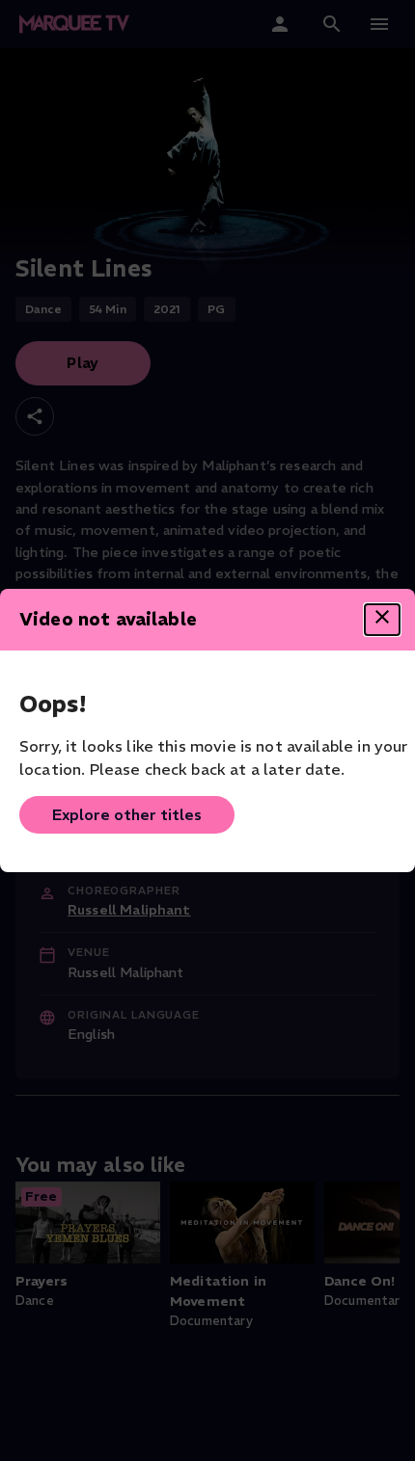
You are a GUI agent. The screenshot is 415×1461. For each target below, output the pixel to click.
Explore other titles (127, 814)
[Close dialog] (382, 619)
